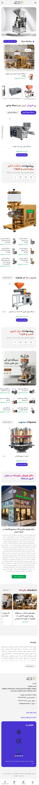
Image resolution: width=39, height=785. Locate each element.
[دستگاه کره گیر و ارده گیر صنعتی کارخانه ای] (14, 241)
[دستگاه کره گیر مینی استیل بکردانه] (32, 241)
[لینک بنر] (18, 58)
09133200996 (22, 701)
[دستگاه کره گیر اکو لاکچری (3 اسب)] (32, 261)
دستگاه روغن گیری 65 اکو (6, 409)
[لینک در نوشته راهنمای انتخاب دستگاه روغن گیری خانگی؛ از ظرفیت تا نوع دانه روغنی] (25, 602)
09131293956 (22, 697)
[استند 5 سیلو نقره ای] (21, 440)
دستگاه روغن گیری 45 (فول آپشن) (22, 409)
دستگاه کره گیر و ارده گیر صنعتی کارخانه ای (5, 240)
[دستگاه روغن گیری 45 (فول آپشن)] (32, 410)
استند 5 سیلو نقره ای (21, 456)
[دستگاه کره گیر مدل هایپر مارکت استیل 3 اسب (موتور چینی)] (14, 261)
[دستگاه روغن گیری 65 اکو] (14, 410)
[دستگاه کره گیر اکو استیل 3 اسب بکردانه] (14, 251)
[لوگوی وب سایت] (19, 3)
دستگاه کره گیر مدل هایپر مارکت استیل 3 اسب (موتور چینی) (5, 261)
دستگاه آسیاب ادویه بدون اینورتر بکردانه (16, 75)
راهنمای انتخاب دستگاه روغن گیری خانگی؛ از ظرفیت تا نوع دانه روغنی (25, 616)
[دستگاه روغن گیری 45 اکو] (14, 401)
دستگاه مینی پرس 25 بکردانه (22, 146)
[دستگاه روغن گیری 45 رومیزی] (32, 401)
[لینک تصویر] (31, 679)
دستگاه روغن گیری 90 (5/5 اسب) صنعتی (22, 312)
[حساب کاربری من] (2, 2)
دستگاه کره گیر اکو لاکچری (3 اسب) (23, 260)
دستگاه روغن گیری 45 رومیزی (22, 399)
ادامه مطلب (25, 622)
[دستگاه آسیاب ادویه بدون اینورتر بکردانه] (30, 77)
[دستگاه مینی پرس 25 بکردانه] (21, 130)
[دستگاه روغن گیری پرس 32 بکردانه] (14, 391)
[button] (22, 154)
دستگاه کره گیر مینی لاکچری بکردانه (23, 250)
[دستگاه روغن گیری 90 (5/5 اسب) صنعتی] (21, 295)
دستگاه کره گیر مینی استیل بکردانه (23, 240)
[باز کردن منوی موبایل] (35, 2)
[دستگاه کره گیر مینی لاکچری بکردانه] (32, 251)
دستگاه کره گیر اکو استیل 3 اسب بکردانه (5, 250)
